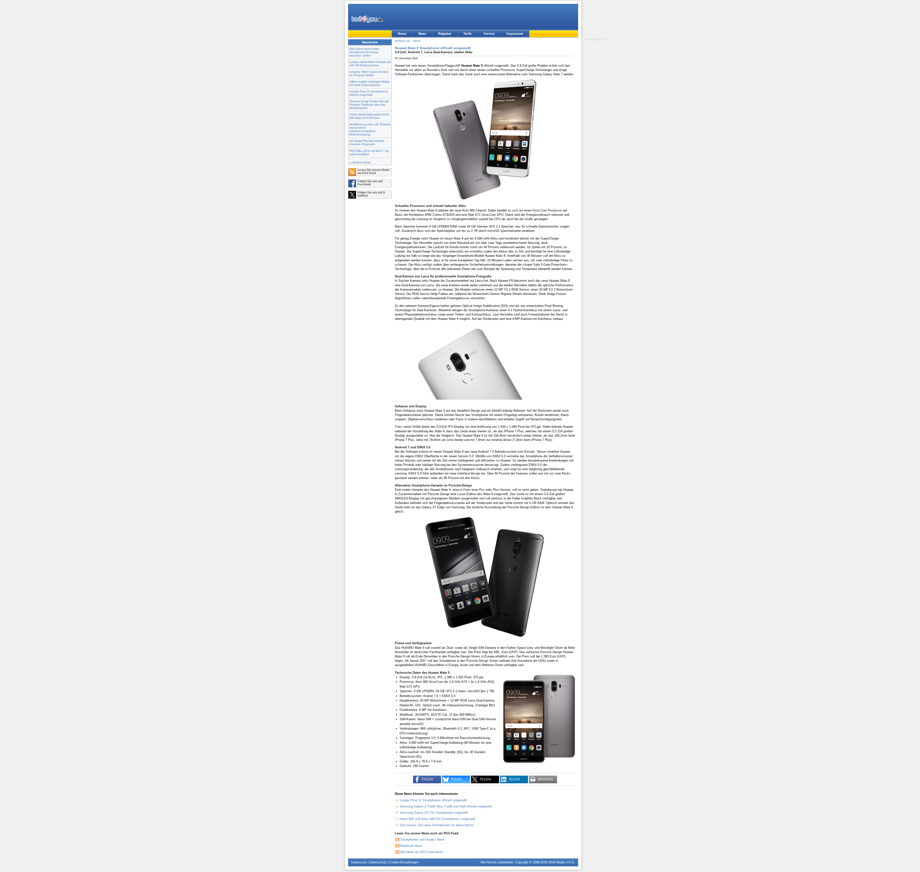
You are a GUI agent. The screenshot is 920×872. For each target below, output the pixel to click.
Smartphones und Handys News (422, 839)
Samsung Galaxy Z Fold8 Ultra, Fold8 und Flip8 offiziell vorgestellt (446, 806)
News (422, 33)
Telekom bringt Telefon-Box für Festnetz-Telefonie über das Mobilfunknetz (369, 105)
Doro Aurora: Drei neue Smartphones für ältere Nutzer (437, 825)
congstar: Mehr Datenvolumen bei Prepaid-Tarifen (369, 73)
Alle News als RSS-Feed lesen (421, 852)
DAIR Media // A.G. (561, 862)
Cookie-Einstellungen (404, 862)
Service (488, 33)
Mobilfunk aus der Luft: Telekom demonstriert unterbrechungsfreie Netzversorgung (370, 129)
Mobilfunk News (411, 846)
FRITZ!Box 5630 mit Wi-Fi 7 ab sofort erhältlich (369, 152)
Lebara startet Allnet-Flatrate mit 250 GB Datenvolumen (370, 63)
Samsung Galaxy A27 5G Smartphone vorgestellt (434, 812)
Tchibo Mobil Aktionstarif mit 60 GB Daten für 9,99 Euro (369, 116)
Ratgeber (444, 33)
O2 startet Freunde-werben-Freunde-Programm (367, 142)
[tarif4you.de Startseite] (367, 19)
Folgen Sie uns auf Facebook (369, 183)
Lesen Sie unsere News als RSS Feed (373, 171)
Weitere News (361, 162)
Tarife (467, 33)
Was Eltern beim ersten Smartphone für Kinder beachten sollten (364, 52)
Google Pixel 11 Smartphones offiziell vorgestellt (368, 93)
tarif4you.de (402, 40)
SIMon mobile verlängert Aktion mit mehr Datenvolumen (369, 83)
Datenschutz (378, 862)
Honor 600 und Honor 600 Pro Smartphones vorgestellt (437, 819)
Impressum (514, 33)
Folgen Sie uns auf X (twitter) (371, 194)
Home (402, 33)
